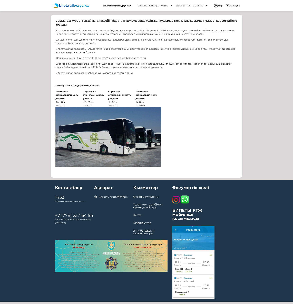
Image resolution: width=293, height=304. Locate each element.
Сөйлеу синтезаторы (113, 196)
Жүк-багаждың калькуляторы (143, 232)
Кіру (220, 5)
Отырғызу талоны (146, 196)
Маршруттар (142, 223)
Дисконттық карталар (190, 5)
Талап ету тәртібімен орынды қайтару (148, 206)
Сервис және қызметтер (153, 5)
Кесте (137, 215)
